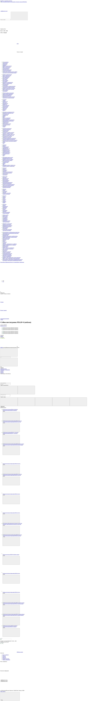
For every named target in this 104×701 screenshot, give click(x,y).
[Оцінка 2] (26, 401)
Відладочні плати (6, 239)
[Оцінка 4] (61, 401)
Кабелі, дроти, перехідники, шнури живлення (11, 258)
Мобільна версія (20, 652)
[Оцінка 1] (9, 401)
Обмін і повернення (20, 262)
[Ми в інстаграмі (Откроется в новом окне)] (41, 270)
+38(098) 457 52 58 (3, 11)
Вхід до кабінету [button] (6, 654)
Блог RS (4, 262)
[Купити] (11, 416)
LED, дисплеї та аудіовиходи (8, 248)
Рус (3, 281)
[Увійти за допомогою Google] (26, 390)
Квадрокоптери (5, 235)
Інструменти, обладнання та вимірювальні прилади (12, 260)
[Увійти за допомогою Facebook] (9, 390)
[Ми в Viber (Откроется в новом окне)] (57, 270)
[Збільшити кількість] (9, 362)
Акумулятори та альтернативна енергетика (10, 233)
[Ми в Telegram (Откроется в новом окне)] (8, 270)
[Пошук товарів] (19, 16)
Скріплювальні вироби (7, 254)
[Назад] (0, 638)
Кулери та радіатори (6, 252)
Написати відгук (3, 325)
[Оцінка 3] (43, 401)
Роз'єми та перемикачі (7, 256)
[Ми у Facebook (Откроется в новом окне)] (25, 270)
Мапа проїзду (2, 691)
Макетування (5, 246)
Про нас (1, 262)
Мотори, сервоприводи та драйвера (9, 244)
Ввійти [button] (1, 347)
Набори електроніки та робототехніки (10, 237)
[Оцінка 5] (78, 401)
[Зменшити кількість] (9, 352)
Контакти (8, 262)
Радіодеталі (5, 250)
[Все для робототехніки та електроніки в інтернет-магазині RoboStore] (5, 640)
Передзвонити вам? (4, 681)
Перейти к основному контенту (6, 0)
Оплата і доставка (13, 262)
